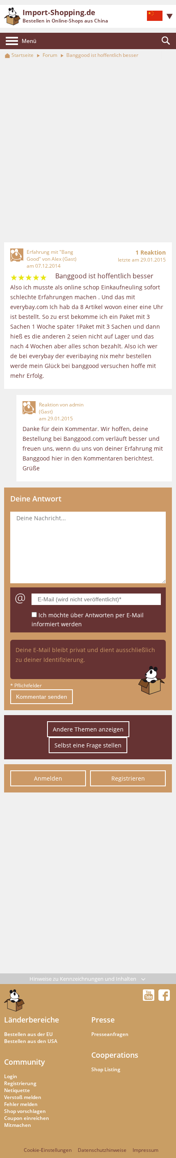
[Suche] (166, 40)
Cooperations (114, 1055)
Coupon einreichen (26, 1118)
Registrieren (128, 778)
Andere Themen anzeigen (88, 729)
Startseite (22, 55)
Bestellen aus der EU (28, 1034)
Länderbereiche (31, 1020)
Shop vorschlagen (25, 1111)
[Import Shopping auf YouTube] (150, 998)
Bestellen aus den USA (30, 1041)
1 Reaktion (150, 252)
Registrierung (20, 1083)
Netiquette (17, 1090)
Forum (50, 55)
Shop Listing (105, 1069)
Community (24, 1062)
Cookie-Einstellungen (48, 1150)
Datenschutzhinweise (102, 1150)
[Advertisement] (88, 151)
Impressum (145, 1150)
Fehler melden (21, 1104)
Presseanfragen (110, 1034)
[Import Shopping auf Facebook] (164, 998)
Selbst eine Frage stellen (88, 745)
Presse (103, 1020)
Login (10, 1076)
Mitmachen (17, 1125)
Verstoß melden (22, 1097)
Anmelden (48, 778)
